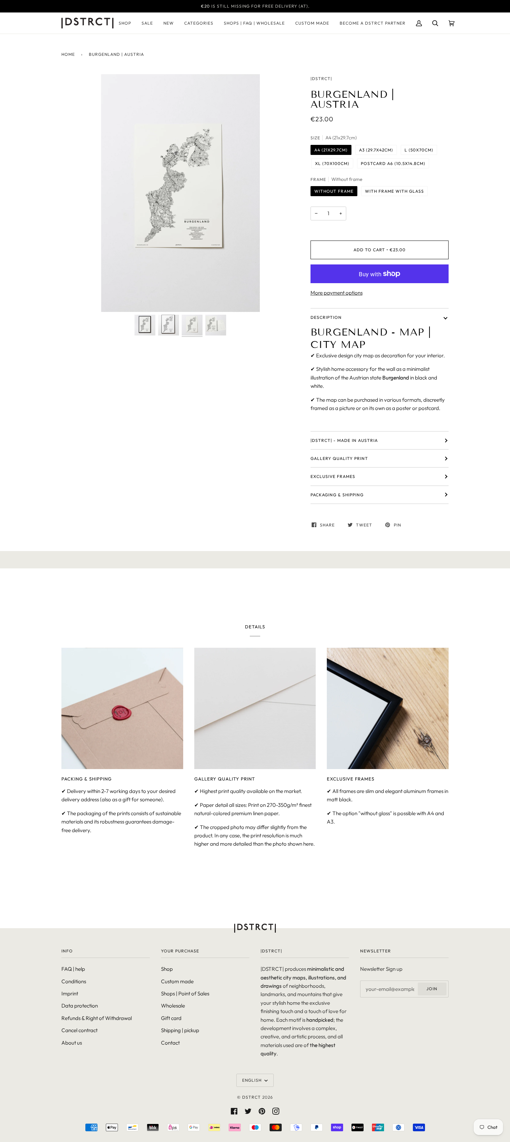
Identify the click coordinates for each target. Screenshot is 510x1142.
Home (68, 54)
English (252, 1080)
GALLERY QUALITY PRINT (339, 458)
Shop (167, 969)
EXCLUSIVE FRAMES (333, 476)
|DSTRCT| (321, 78)
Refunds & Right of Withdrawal (96, 1018)
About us (71, 1042)
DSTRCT (251, 1097)
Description (326, 317)
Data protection (79, 1005)
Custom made (177, 981)
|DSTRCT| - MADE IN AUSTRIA (344, 440)
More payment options (337, 292)
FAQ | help (73, 969)
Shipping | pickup (180, 1030)
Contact (170, 1042)
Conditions (73, 981)
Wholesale (173, 1005)
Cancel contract (79, 1030)
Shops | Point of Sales (185, 993)
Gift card (171, 1018)
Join (431, 988)
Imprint (69, 993)
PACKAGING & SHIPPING (337, 494)
